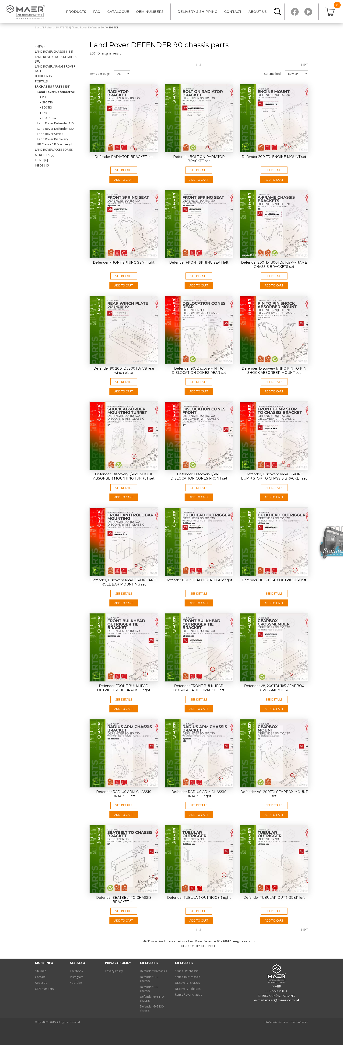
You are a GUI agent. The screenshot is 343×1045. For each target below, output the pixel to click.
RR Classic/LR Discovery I (54, 144)
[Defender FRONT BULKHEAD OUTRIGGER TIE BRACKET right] (124, 647)
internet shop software (293, 1022)
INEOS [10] (42, 165)
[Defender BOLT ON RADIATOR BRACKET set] (199, 118)
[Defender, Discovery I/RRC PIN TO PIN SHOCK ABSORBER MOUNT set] (274, 330)
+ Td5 (43, 113)
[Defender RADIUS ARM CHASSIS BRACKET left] (124, 753)
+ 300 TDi (46, 107)
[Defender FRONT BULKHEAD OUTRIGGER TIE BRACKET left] (199, 647)
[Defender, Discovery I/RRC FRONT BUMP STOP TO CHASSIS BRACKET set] (274, 436)
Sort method (272, 74)
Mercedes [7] (44, 155)
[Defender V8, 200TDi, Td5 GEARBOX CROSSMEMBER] (274, 647)
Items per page (100, 74)
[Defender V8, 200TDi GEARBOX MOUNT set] (274, 753)
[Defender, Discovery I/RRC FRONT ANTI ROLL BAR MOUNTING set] (124, 542)
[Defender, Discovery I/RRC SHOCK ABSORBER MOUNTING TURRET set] (124, 436)
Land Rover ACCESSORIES (54, 149)
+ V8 (43, 97)
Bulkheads (43, 76)
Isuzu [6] (41, 160)
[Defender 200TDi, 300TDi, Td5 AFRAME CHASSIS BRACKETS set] (274, 224)
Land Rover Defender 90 (55, 92)
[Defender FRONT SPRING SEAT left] (199, 224)
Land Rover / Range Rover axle (55, 68)
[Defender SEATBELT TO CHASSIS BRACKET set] (124, 859)
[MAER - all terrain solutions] (27, 11)
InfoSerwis (270, 1022)
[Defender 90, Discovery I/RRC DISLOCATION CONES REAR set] (199, 330)
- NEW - (40, 46)
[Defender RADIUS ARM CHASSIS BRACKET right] (199, 753)
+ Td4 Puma (48, 118)
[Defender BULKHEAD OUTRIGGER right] (199, 542)
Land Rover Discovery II (53, 139)
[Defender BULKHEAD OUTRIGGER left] (274, 542)
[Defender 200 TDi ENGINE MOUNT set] (274, 118)
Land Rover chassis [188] (54, 51)
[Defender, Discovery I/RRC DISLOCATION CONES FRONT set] (199, 436)
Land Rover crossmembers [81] (56, 59)
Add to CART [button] (123, 179)
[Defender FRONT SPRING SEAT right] (124, 224)
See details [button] (123, 170)
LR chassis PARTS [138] (52, 86)
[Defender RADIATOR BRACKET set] (124, 118)
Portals (41, 81)
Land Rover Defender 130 (55, 128)
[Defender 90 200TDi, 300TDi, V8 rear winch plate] (124, 330)
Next (304, 65)
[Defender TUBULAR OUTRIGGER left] (274, 859)
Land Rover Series (50, 134)
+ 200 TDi (46, 102)
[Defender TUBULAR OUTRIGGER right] (199, 859)
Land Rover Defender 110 (55, 123)
